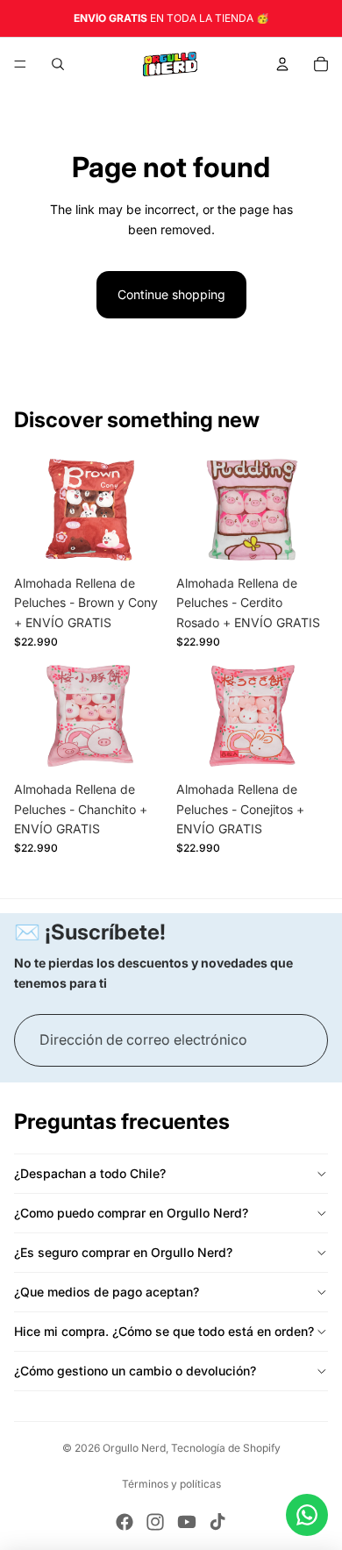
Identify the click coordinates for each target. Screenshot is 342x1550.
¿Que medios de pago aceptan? (106, 1291)
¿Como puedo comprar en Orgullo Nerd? (131, 1212)
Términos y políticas (171, 1483)
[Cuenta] (282, 64)
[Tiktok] (217, 1521)
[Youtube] (186, 1521)
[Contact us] (307, 1515)
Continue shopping (171, 294)
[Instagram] (155, 1521)
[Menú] (20, 64)
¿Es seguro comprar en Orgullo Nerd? (123, 1252)
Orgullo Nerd (134, 1447)
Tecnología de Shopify (226, 1447)
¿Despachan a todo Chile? (90, 1173)
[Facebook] (124, 1521)
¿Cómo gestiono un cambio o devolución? (135, 1370)
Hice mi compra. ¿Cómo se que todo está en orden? (164, 1331)
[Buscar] (58, 64)
